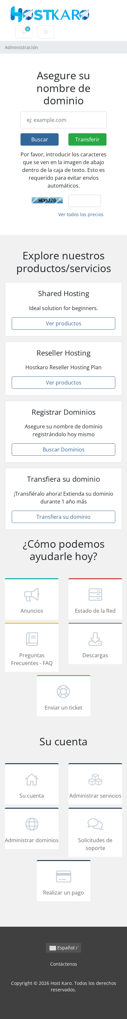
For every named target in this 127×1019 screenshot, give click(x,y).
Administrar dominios (32, 840)
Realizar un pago (63, 892)
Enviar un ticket (63, 707)
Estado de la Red (95, 610)
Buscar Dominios (64, 449)
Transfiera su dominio (63, 516)
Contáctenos (63, 964)
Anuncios (32, 610)
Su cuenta (32, 795)
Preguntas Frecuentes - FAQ (31, 659)
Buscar (39, 139)
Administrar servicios (95, 795)
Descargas (95, 655)
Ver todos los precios (81, 214)
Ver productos (63, 323)
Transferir (87, 139)
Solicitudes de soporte (95, 844)
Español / (67, 948)
